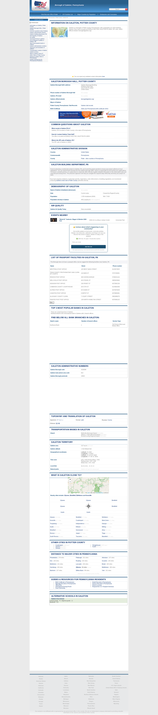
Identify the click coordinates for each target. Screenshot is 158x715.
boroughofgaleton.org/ (85, 30)
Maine (66, 692)
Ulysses (66, 495)
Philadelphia (53, 557)
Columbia (41, 692)
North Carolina (91, 690)
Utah (116, 690)
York (103, 570)
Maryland (66, 694)
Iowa (66, 683)
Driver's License (97, 585)
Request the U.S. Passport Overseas (103, 586)
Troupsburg (53, 523)
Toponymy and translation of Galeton (73, 416)
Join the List (88, 246)
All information (34, 22)
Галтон (110, 420)
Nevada (91, 678)
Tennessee (116, 681)
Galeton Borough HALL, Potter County (73, 81)
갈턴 (82, 420)
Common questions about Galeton (70, 124)
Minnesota (66, 701)
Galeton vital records (87, 105)
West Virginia (116, 699)
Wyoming (116, 703)
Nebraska (91, 676)
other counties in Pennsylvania (95, 158)
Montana (66, 708)
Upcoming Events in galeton (37, 38)
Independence (80, 523)
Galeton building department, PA (69, 164)
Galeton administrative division (69, 148)
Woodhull (53, 530)
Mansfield (105, 536)
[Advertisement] (88, 56)
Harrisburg (53, 567)
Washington (116, 696)
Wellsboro (79, 495)
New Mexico (91, 685)
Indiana (66, 681)
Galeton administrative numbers (69, 366)
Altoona (78, 567)
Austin (62, 512)
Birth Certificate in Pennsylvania (64, 582)
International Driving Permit (63, 586)
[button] (70, 479)
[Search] (126, 9)
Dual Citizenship (60, 588)
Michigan (66, 699)
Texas (116, 683)
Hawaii (41, 706)
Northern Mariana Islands (91, 694)
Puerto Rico (91, 706)
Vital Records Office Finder (49, 14)
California (41, 687)
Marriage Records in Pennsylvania (65, 583)
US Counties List (67, 14)
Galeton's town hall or (62, 180)
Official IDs (58, 585)
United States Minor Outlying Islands (116, 687)
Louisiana (66, 690)
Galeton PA (65, 17)
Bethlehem (53, 564)
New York (91, 687)
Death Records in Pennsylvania (101, 582)
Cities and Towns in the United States (39, 17)
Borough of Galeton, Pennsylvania (69, 5)
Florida (41, 699)
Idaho (66, 676)
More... (51, 302)
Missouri (66, 706)
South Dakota (116, 678)
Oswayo (104, 523)
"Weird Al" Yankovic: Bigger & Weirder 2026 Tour (72, 220)
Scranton (104, 561)
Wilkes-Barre (79, 570)
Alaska (41, 678)
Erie (51, 561)
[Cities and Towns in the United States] (40, 8)
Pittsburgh (79, 557)
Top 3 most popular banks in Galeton (72, 308)
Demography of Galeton (65, 186)
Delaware (40, 697)
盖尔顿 (58, 423)
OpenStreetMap (99, 492)
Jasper (78, 533)
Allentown (105, 557)
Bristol (104, 564)
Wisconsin (116, 701)
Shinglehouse (96, 545)
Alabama (40, 676)
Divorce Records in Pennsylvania (102, 583)
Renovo (52, 533)
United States (85, 152)
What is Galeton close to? (66, 475)
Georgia (41, 701)
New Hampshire (91, 681)
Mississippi (66, 703)
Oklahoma (91, 699)
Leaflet (88, 492)
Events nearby (59, 215)
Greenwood (79, 530)
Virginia (116, 694)
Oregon (91, 701)
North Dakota (91, 692)
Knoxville (89, 495)
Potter (83, 158)
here (103, 76)
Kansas (66, 685)
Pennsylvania (52, 17)
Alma (103, 530)
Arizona (41, 683)
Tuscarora (79, 536)
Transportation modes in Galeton (70, 429)
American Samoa (41, 681)
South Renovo (54, 536)
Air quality (57, 205)
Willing (104, 526)
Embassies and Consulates (108, 14)
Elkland (78, 526)
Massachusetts (66, 696)
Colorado (40, 690)
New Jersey (91, 683)
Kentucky (66, 687)
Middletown (105, 567)
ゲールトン (60, 420)
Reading (78, 561)
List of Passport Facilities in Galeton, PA (74, 257)
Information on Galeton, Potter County (74, 23)
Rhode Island (91, 708)
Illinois (66, 678)
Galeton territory (62, 442)
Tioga (103, 533)
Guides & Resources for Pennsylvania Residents (78, 579)
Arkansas (41, 685)
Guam (41, 703)
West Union (105, 520)
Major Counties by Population (86, 14)
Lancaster (79, 564)
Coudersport (79, 520)
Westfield (73, 495)
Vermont (116, 692)
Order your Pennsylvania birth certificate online (94, 108)
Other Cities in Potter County (68, 542)
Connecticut (40, 694)
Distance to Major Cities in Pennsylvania (74, 554)
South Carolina (116, 676)
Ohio (91, 696)
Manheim (52, 570)
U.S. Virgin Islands (116, 685)
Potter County (59, 17)
